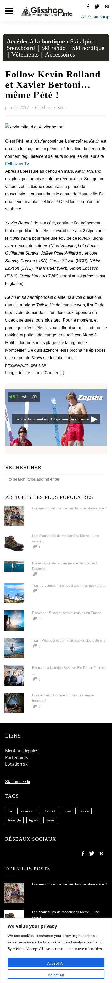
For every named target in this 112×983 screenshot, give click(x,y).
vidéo (85, 811)
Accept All (56, 963)
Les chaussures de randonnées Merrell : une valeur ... (65, 914)
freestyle (14, 820)
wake (50, 820)
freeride (51, 811)
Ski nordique (88, 47)
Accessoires (60, 54)
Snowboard (21, 47)
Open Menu (9, 11)
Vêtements (25, 54)
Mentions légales (21, 751)
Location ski (16, 764)
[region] (56, 950)
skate (69, 811)
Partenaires (16, 757)
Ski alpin (81, 41)
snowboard (28, 811)
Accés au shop (95, 16)
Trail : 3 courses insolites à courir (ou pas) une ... (69, 585)
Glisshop (43, 107)
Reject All (56, 975)
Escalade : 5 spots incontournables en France (66, 613)
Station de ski (17, 781)
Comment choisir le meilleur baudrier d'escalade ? (69, 508)
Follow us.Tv (17, 164)
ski (10, 811)
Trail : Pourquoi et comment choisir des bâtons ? (68, 640)
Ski (60, 107)
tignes (33, 820)
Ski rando (53, 47)
